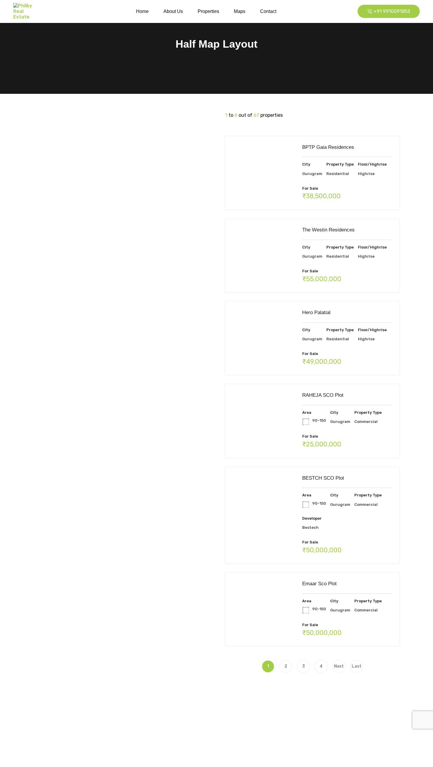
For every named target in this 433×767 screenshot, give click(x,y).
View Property (260, 194)
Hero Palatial (316, 312)
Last (356, 666)
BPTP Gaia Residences (328, 147)
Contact (268, 11)
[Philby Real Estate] (26, 11)
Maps (239, 11)
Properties (208, 11)
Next (339, 666)
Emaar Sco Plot (319, 583)
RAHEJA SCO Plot (322, 395)
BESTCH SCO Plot (323, 478)
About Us (173, 11)
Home (142, 11)
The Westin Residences (328, 230)
